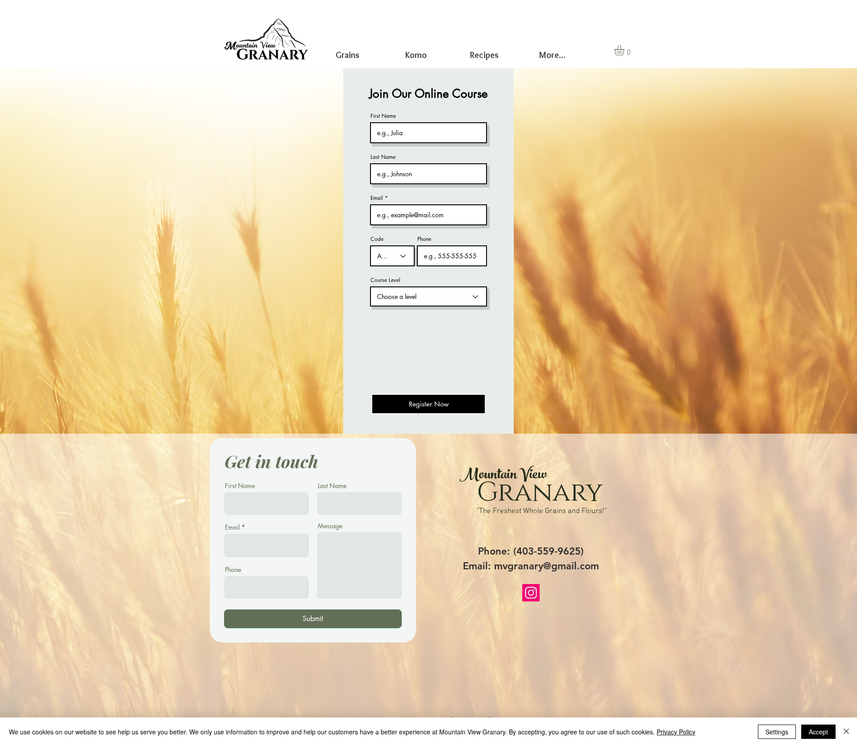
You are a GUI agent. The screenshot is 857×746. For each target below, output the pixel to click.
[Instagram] (531, 592)
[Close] (846, 732)
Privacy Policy (676, 731)
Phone (424, 239)
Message (330, 526)
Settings (776, 731)
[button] (625, 50)
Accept (818, 731)
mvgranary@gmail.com (546, 566)
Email (376, 198)
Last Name (382, 157)
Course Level (385, 280)
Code (376, 239)
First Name (383, 116)
